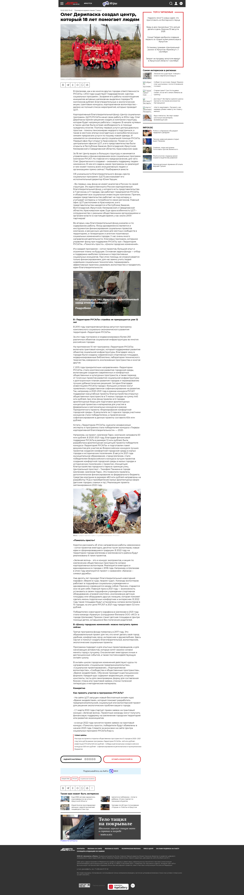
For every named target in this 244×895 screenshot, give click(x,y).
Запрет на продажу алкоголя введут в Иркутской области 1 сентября (163, 60)
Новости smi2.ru (68, 840)
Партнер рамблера (99, 885)
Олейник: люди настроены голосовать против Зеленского (165, 148)
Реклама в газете (112, 848)
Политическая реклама (131, 848)
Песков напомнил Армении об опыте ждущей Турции (168, 165)
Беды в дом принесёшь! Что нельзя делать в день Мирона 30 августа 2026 (163, 29)
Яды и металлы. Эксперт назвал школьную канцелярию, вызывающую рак (166, 118)
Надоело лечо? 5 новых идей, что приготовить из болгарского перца (163, 19)
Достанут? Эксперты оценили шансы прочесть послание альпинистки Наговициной (168, 101)
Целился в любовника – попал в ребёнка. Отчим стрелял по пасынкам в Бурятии (124, 799)
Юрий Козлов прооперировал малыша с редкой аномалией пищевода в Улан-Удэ (83, 807)
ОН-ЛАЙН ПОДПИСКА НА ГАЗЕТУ (167, 848)
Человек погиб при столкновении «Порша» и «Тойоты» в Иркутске (125, 806)
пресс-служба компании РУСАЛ (73, 79)
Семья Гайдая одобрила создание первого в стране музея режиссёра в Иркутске (163, 39)
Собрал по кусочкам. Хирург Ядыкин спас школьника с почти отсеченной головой (168, 84)
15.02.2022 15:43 (66, 10)
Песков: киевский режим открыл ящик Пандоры (166, 140)
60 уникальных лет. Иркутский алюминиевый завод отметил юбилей (107, 301)
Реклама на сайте (95, 848)
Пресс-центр (148, 848)
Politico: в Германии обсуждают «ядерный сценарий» (165, 132)
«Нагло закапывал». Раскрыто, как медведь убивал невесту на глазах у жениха (168, 109)
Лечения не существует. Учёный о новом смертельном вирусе (167, 75)
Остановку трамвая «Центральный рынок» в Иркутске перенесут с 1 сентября (163, 49)
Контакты (81, 848)
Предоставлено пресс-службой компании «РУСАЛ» (98, 535)
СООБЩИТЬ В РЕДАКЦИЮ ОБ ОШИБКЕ (91, 851)
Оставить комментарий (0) (122, 759)
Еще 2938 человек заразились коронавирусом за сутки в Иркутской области (83, 799)
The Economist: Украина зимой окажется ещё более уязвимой (165, 157)
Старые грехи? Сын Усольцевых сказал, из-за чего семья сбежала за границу (168, 92)
